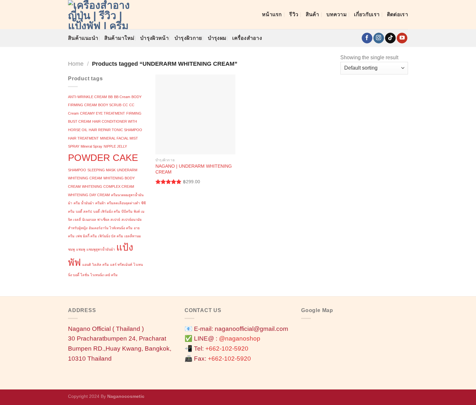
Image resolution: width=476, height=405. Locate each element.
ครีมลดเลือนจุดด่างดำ (123, 203)
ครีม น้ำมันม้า (84, 203)
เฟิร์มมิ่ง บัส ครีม (110, 236)
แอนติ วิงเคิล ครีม (95, 264)
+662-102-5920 (226, 348)
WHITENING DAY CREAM (89, 195)
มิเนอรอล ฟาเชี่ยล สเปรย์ (101, 219)
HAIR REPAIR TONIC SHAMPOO (115, 130)
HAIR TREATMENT (83, 138)
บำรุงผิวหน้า (154, 38)
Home (76, 63)
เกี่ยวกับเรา (367, 14)
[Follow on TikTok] (390, 38)
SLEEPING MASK (101, 170)
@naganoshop (239, 338)
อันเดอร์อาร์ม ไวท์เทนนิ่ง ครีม (110, 228)
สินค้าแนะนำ (83, 38)
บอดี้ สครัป (84, 211)
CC (125, 105)
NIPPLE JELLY (115, 146)
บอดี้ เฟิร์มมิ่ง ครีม (106, 211)
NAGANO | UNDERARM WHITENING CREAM (193, 169)
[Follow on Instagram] (378, 38)
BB (110, 97)
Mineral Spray (91, 146)
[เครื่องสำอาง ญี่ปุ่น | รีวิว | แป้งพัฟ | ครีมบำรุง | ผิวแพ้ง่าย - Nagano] (100, 14)
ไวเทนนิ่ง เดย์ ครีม (104, 275)
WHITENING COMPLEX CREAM (108, 186)
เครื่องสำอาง (247, 38)
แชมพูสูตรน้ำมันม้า (100, 249)
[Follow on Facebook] (367, 38)
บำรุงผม (217, 38)
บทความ (336, 14)
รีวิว (293, 14)
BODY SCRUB (109, 105)
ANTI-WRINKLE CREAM (87, 97)
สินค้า (312, 14)
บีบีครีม (126, 211)
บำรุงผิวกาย (188, 38)
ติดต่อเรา (397, 14)
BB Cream (122, 97)
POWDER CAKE (103, 157)
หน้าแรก (272, 14)
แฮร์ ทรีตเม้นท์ (121, 264)
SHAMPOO (77, 170)
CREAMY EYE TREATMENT (102, 113)
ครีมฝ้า (100, 203)
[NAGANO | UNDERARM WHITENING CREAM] (195, 114)
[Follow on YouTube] (402, 38)
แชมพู (80, 249)
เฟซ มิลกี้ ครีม (86, 236)
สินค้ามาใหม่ (119, 38)
